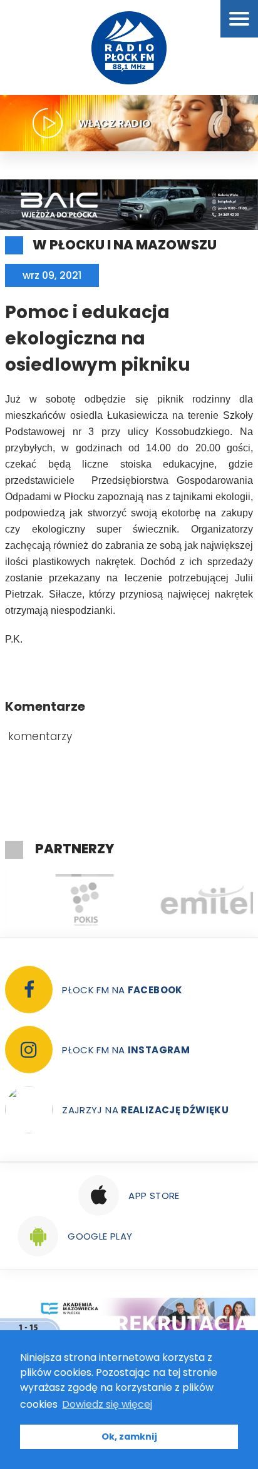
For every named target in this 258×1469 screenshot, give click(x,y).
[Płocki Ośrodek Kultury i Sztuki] (67, 899)
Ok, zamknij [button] (129, 1436)
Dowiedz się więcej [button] (107, 1404)
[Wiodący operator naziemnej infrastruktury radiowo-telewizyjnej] (191, 899)
